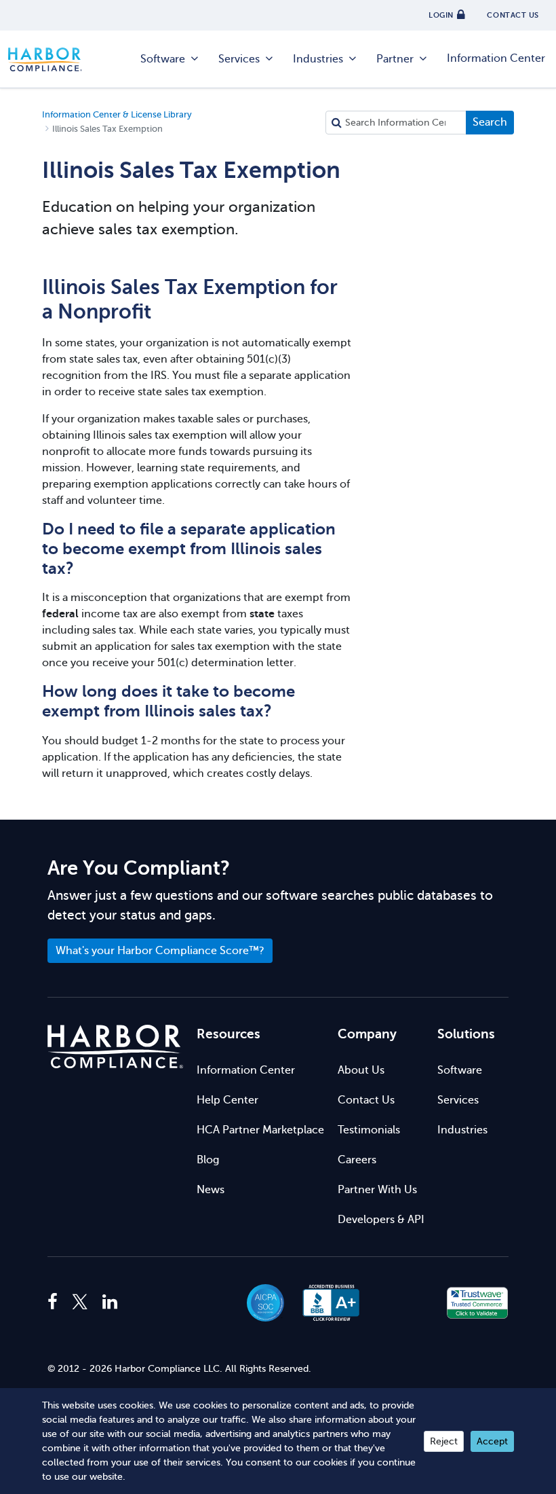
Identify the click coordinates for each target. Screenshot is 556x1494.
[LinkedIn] (110, 1302)
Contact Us (366, 1100)
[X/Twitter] (80, 1302)
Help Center (227, 1100)
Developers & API (381, 1220)
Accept (492, 1441)
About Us (361, 1070)
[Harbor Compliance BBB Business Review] (324, 1303)
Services (239, 59)
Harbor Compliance (52, 59)
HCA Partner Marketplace (260, 1130)
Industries (318, 59)
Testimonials (369, 1130)
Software (162, 59)
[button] (404, 1303)
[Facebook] (55, 1302)
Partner (395, 59)
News (210, 1190)
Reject (444, 1441)
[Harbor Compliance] (115, 1047)
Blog (208, 1160)
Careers (357, 1160)
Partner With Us (377, 1190)
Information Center (496, 58)
